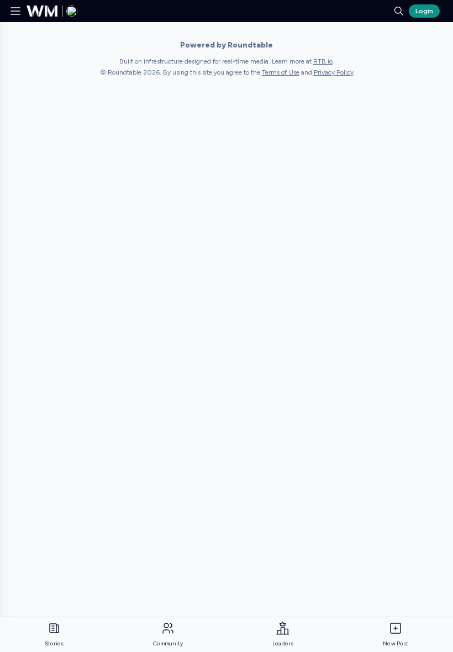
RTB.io (323, 61)
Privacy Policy (334, 72)
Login (424, 11)
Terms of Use (280, 72)
